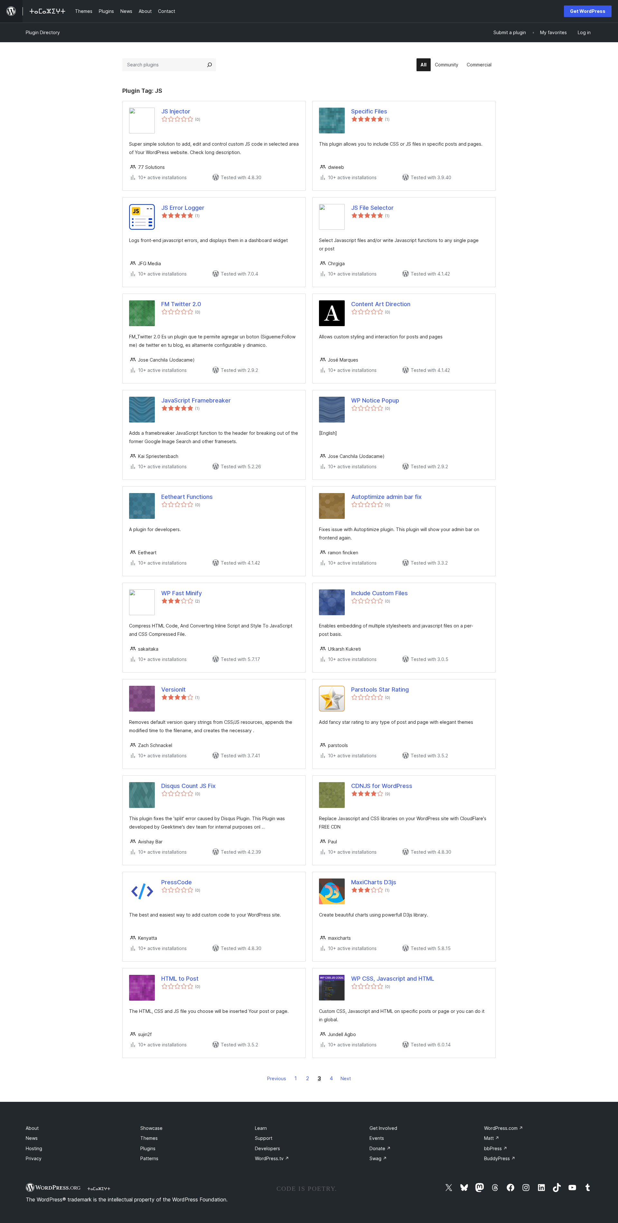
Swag (378, 1158)
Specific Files (369, 111)
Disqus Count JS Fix (188, 785)
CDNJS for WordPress (381, 785)
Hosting (34, 1148)
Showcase (151, 1128)
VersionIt (173, 689)
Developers (267, 1148)
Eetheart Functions (187, 496)
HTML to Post (180, 978)
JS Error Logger (182, 207)
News (32, 1138)
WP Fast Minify (181, 593)
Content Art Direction (380, 304)
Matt (491, 1138)
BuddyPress (499, 1158)
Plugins (147, 1148)
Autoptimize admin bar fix (386, 496)
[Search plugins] (209, 64)
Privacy (34, 1158)
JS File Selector (372, 207)
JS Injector (175, 111)
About (32, 1128)
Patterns (149, 1158)
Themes (149, 1138)
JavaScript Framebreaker (196, 400)
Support (263, 1138)
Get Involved (383, 1128)
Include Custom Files (379, 593)
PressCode (176, 882)
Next (346, 1078)
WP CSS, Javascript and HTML (392, 978)
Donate (380, 1148)
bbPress (495, 1148)
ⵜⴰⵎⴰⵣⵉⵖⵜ (98, 1188)
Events (377, 1138)
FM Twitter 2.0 (181, 304)
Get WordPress (587, 11)
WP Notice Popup (375, 400)
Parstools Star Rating (380, 689)
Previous (276, 1078)
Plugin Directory (43, 32)
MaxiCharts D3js (373, 882)
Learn (261, 1128)
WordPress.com (503, 1128)
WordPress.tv (272, 1158)
